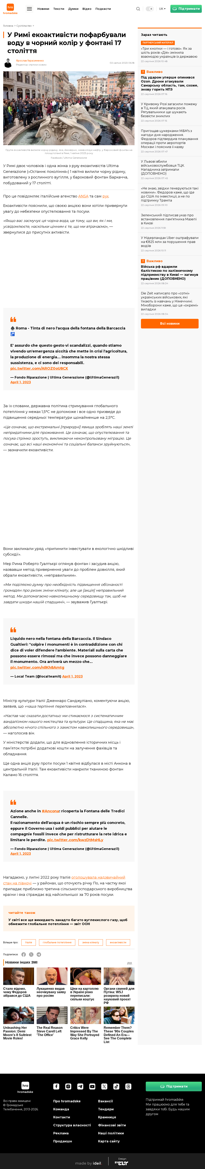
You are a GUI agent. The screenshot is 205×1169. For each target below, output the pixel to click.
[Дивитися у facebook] (56, 1086)
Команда (61, 1109)
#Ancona (50, 811)
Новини (43, 9)
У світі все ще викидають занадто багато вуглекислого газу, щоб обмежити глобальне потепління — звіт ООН (67, 922)
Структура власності (72, 1125)
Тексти (58, 9)
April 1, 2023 (20, 382)
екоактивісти (118, 942)
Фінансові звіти (112, 1125)
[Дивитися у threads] (128, 1086)
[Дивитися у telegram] (80, 1086)
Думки (73, 9)
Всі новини (170, 323)
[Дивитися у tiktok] (116, 1086)
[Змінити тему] (150, 8)
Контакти (61, 1117)
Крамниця (107, 1117)
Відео (86, 9)
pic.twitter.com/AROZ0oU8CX (39, 368)
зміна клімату (90, 942)
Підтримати (189, 9)
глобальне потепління (57, 942)
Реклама (61, 1133)
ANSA (83, 196)
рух (105, 196)
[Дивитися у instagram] (68, 1086)
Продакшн (62, 1141)
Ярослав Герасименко (30, 60)
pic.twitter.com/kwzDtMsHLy (75, 840)
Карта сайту (109, 1141)
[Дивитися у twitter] (104, 1086)
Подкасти (103, 9)
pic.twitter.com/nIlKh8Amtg (37, 667)
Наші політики (111, 1133)
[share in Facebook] (23, 954)
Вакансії (105, 1101)
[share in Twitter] (31, 954)
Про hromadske (67, 1101)
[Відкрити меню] (29, 9)
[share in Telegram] (39, 954)
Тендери (106, 1109)
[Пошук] (138, 9)
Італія (28, 942)
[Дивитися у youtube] (92, 1086)
